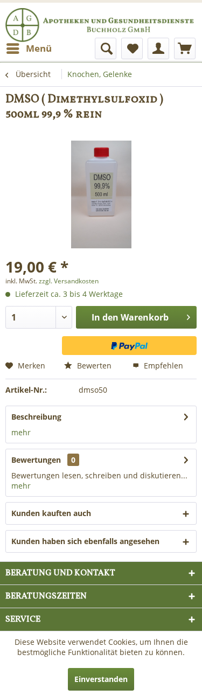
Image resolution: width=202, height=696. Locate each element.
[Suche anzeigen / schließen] (105, 48)
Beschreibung (36, 417)
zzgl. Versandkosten (69, 281)
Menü (39, 48)
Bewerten (93, 365)
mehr (21, 432)
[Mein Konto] (158, 48)
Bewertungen (36, 460)
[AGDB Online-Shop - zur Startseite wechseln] (101, 35)
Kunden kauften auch (51, 513)
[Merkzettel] (132, 48)
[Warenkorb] (185, 48)
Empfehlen (162, 365)
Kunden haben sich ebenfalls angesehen (85, 541)
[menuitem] (28, 48)
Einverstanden (101, 679)
